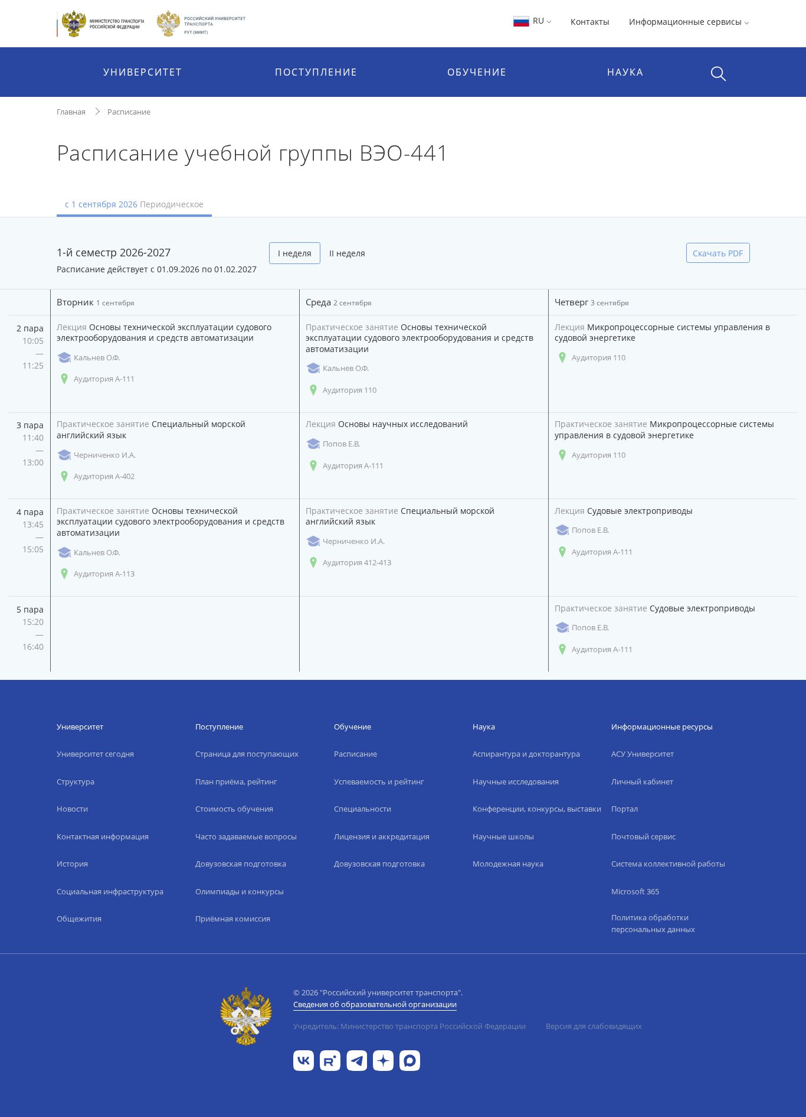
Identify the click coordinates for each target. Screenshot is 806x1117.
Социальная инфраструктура (110, 891)
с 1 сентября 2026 (134, 204)
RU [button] (538, 20)
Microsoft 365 (635, 891)
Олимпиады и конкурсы (239, 891)
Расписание (128, 111)
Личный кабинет (642, 781)
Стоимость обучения (234, 808)
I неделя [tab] (295, 253)
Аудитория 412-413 (357, 562)
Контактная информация (103, 836)
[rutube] (330, 1059)
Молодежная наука (508, 863)
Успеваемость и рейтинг (379, 781)
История (72, 863)
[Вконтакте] (303, 1059)
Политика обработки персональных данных (653, 923)
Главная (71, 111)
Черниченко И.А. (105, 455)
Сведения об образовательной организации (375, 1004)
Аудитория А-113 (104, 573)
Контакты (590, 21)
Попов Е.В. (341, 443)
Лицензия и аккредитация (382, 836)
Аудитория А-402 (104, 476)
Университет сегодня (95, 753)
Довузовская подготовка (240, 863)
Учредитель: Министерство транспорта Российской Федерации (409, 1026)
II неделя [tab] (347, 253)
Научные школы (503, 836)
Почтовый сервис (643, 836)
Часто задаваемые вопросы (246, 836)
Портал (624, 808)
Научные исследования (516, 781)
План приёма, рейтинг (236, 781)
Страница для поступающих (247, 753)
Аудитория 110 (349, 390)
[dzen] (383, 1059)
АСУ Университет (642, 753)
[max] (409, 1059)
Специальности (362, 808)
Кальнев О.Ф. (97, 357)
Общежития (79, 918)
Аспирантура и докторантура (526, 753)
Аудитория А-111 (104, 378)
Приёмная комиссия (232, 918)
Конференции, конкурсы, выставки (537, 808)
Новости (72, 808)
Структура (75, 781)
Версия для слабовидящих (594, 1026)
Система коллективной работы (668, 863)
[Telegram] (356, 1059)
